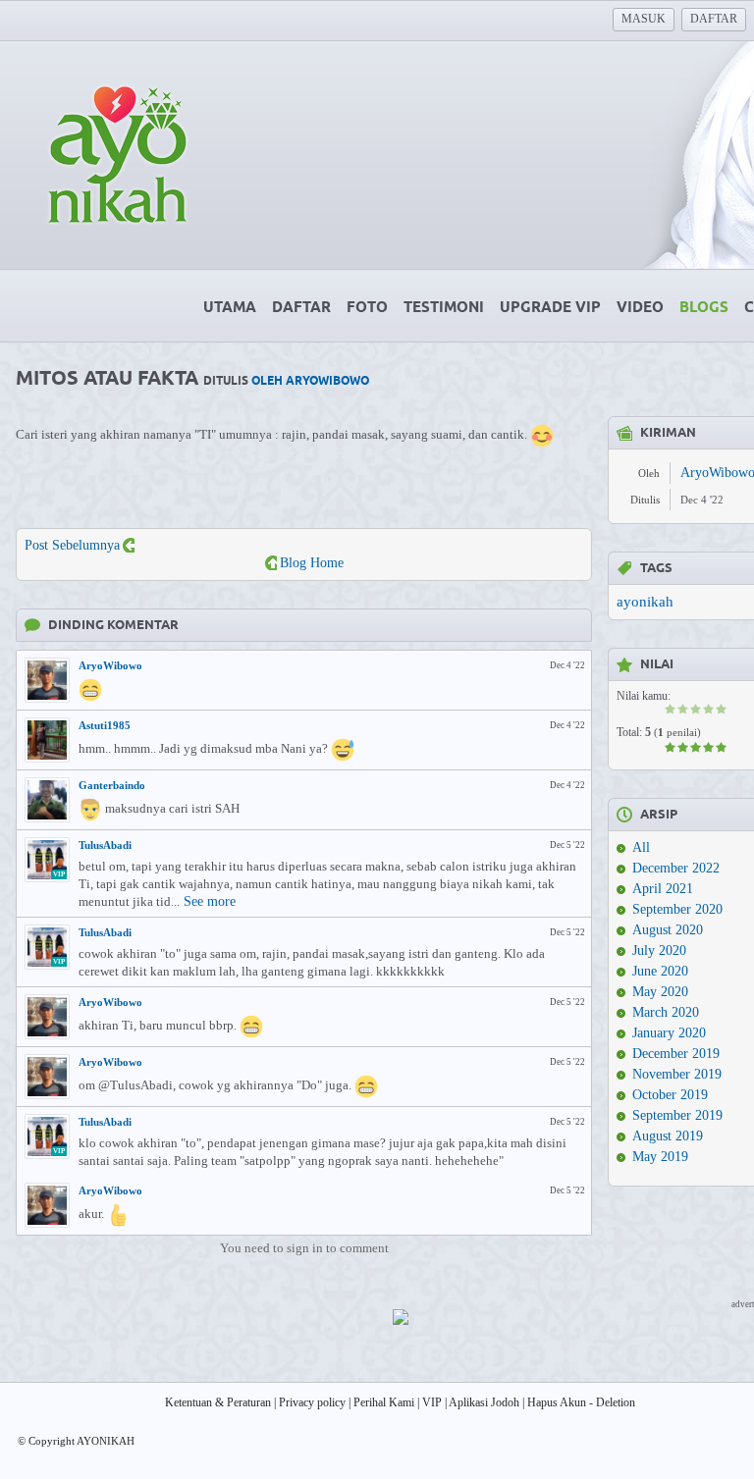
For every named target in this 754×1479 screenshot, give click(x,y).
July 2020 (659, 950)
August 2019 (667, 1136)
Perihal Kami (383, 1402)
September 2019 (677, 1115)
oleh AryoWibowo (310, 381)
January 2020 (669, 1033)
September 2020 (677, 909)
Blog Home (312, 562)
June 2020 (660, 971)
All (641, 847)
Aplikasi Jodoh (484, 1402)
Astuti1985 (105, 725)
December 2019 (676, 1053)
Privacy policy (312, 1402)
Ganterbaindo (112, 785)
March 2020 (665, 1012)
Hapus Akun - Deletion (581, 1402)
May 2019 (660, 1156)
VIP (432, 1402)
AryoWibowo (110, 665)
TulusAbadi (105, 845)
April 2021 (662, 888)
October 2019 (670, 1094)
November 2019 (677, 1074)
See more (210, 901)
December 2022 (676, 868)
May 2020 (660, 991)
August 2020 (667, 930)
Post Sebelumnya (72, 545)
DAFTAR (713, 19)
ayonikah (645, 601)
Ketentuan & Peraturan (218, 1402)
